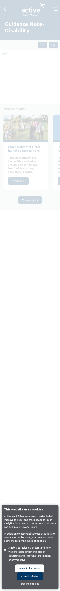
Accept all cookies (29, 568)
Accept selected (30, 576)
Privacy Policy (29, 527)
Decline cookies (30, 583)
